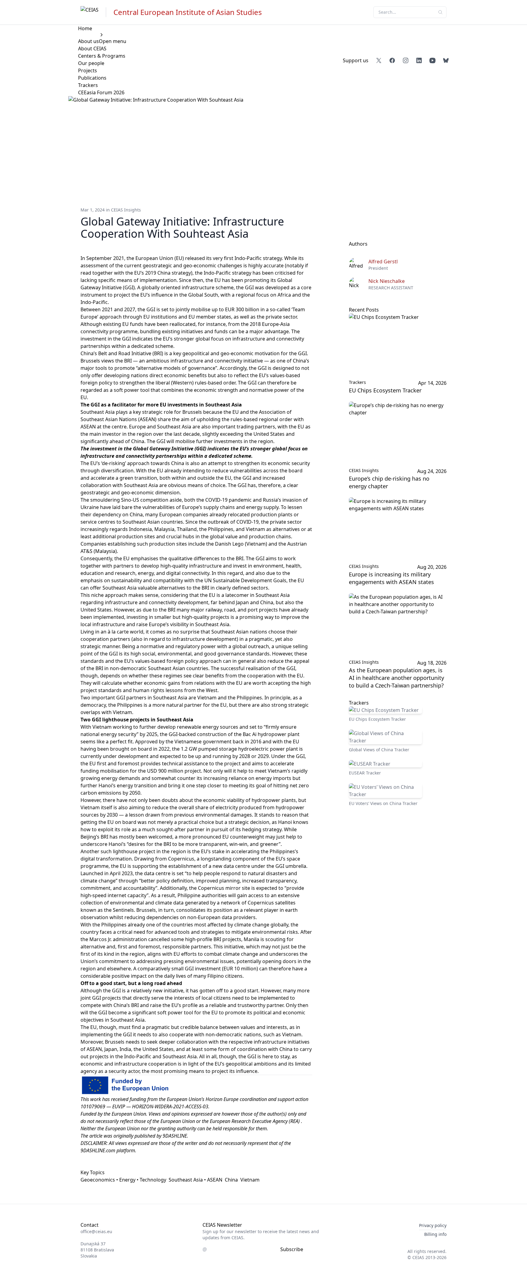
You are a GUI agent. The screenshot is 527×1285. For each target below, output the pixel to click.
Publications (92, 77)
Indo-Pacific (94, 302)
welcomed (160, 836)
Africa (284, 294)
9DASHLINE (175, 1135)
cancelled (159, 939)
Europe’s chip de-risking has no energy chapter (389, 482)
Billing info (435, 1234)
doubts (170, 800)
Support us (355, 60)
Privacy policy (432, 1225)
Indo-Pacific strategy (258, 258)
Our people (91, 63)
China (231, 1179)
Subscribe (291, 1249)
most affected (210, 924)
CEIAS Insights (126, 210)
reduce (160, 807)
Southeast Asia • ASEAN (195, 1179)
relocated (239, 514)
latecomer (237, 595)
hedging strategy (261, 829)
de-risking (113, 463)
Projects (87, 70)
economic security (289, 463)
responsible (176, 946)
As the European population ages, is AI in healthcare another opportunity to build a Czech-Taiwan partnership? (396, 677)
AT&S (86, 551)
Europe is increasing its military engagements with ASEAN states (391, 578)
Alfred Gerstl (383, 261)
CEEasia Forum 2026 (101, 92)
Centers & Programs (101, 55)
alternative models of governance (176, 368)
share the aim (173, 419)
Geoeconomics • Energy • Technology (123, 1179)
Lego (238, 543)
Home (85, 28)
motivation (267, 353)
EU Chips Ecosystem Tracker (385, 390)
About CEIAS (92, 48)
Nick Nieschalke (386, 281)
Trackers (88, 85)
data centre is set (164, 873)
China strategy (174, 272)
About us (88, 41)
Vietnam (250, 1179)
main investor (105, 434)
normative (152, 646)
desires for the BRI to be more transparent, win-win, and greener (203, 844)
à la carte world (125, 631)
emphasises (144, 558)
